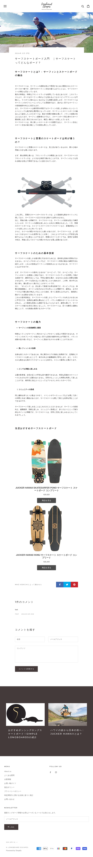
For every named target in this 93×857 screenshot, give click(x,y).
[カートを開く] (88, 6)
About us (7, 771)
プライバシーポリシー (12, 791)
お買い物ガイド (10, 783)
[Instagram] (56, 772)
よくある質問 (9, 775)
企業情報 (7, 779)
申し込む (11, 827)
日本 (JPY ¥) (10, 842)
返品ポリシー (9, 787)
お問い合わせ (9, 799)
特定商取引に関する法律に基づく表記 (18, 795)
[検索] (82, 6)
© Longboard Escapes (17, 847)
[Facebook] (50, 772)
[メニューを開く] (5, 6)
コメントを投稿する (26, 669)
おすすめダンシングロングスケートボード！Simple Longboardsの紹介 (25, 734)
